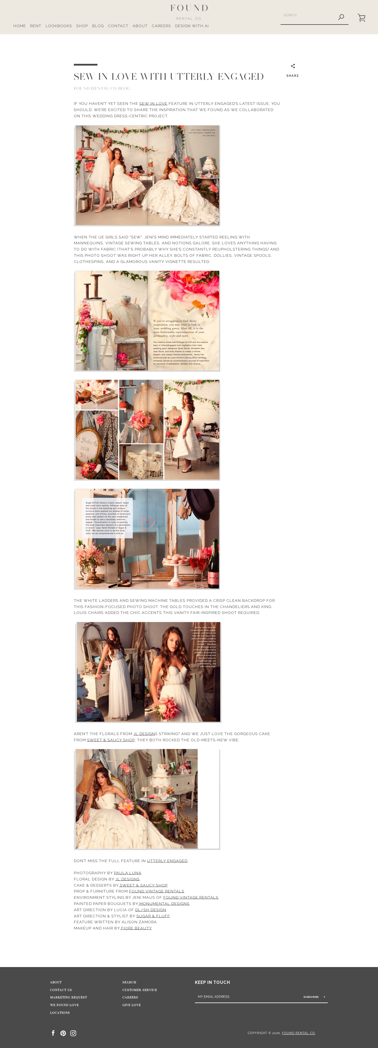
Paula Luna (127, 873)
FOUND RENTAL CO (298, 1033)
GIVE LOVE (132, 1005)
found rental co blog (102, 88)
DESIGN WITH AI (192, 26)
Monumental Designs (164, 903)
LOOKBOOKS (58, 26)
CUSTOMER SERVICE (140, 990)
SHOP (82, 26)
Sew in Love (153, 103)
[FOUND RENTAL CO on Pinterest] (63, 1033)
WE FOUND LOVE (64, 1005)
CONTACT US (61, 990)
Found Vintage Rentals (156, 891)
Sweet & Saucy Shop (111, 740)
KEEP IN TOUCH (212, 982)
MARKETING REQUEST (68, 997)
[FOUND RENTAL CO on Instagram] (73, 1033)
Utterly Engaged (167, 861)
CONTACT (118, 26)
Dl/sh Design (150, 910)
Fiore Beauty (136, 928)
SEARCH (129, 982)
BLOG (98, 26)
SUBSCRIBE (312, 996)
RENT (35, 26)
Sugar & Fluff (153, 916)
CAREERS (161, 26)
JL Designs (127, 879)
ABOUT (140, 26)
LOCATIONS (60, 1013)
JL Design (144, 734)
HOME (19, 26)
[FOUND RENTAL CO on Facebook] (53, 1033)
